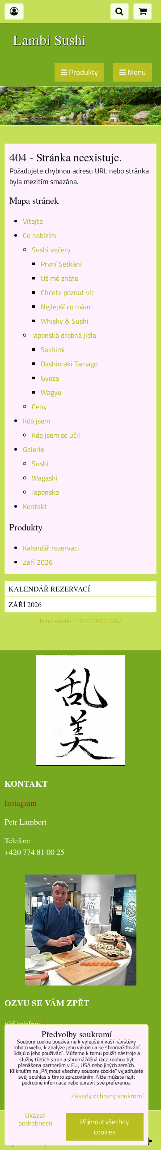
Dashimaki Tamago (69, 363)
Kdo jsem (36, 420)
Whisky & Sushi (65, 321)
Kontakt (35, 506)
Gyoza (50, 378)
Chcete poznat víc (67, 292)
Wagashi (45, 477)
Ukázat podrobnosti (35, 1119)
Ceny (39, 406)
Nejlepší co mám (65, 306)
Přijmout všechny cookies (104, 1127)
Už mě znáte (59, 278)
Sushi (40, 463)
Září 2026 (38, 562)
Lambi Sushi (49, 39)
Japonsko (45, 492)
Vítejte (33, 221)
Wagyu (51, 392)
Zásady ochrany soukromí (107, 1096)
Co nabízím (39, 235)
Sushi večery (51, 249)
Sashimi (53, 349)
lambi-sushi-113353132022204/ (80, 620)
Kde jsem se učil (56, 435)
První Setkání (61, 264)
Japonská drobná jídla (64, 335)
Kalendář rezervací (51, 547)
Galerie (33, 449)
